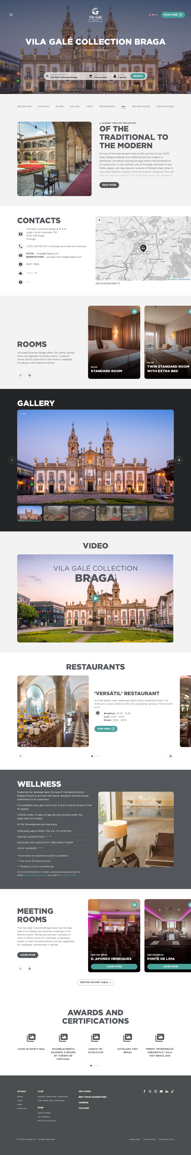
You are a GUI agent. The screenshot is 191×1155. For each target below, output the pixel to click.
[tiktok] (172, 1091)
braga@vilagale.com (47, 253)
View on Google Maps (106, 283)
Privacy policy (149, 1139)
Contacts (43, 106)
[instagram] (155, 1091)
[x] (150, 1091)
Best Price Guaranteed (93, 1097)
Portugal (22, 1108)
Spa (124, 106)
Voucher (84, 1108)
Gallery (75, 106)
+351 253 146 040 (67, 875)
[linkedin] (166, 1091)
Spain (19, 1104)
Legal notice (134, 1139)
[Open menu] (11, 15)
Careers (83, 1102)
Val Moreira (44, 1117)
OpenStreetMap (184, 279)
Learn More (27, 955)
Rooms (59, 106)
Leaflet (172, 279)
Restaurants (107, 106)
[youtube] (161, 1091)
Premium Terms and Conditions (53, 1097)
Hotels (21, 1091)
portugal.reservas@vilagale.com (64, 257)
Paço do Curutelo (47, 1121)
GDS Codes (85, 1091)
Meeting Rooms (141, 106)
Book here (171, 14)
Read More (109, 185)
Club (40, 1091)
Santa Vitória (44, 1113)
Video (89, 106)
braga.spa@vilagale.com (34, 875)
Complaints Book (166, 1139)
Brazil (20, 1097)
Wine (40, 1107)
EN (153, 15)
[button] (143, 248)
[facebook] (144, 1091)
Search (138, 76)
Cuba (19, 1100)
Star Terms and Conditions (51, 1100)
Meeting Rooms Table (94, 982)
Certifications (165, 106)
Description (24, 106)
